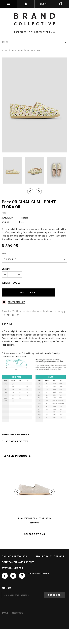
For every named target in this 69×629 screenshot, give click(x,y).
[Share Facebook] (4, 315)
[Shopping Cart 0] (60, 4)
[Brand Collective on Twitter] (13, 576)
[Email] (63, 312)
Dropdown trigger (25, 4)
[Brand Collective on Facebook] (5, 576)
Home (4, 50)
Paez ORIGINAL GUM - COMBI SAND (34, 518)
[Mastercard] (17, 613)
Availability (7, 218)
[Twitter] (8, 315)
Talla (4, 253)
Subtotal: (6, 283)
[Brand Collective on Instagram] (22, 576)
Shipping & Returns (15, 434)
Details (7, 324)
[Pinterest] (13, 315)
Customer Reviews (15, 441)
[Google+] (18, 315)
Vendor (5, 222)
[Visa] (5, 613)
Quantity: (6, 269)
